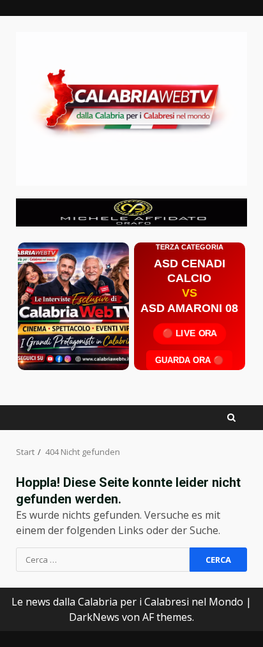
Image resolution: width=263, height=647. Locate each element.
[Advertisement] (131, 211)
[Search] (231, 417)
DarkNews (94, 617)
